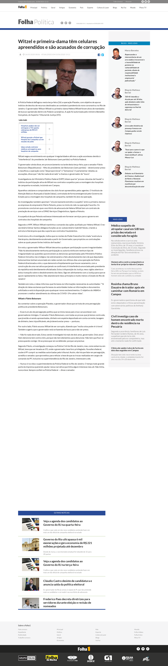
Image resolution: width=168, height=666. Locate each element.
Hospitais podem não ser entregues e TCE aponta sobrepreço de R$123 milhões (30, 129)
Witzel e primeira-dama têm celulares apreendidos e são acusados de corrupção (61, 44)
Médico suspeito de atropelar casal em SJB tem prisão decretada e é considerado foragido (127, 230)
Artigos (62, 8)
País (81, 8)
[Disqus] (61, 408)
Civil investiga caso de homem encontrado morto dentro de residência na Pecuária (127, 321)
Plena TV (142, 8)
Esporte (90, 8)
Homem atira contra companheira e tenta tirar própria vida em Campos (127, 263)
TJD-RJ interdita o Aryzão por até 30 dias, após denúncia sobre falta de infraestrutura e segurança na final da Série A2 (134, 103)
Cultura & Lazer (103, 8)
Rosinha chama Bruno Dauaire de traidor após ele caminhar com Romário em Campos (128, 289)
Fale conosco (118, 1)
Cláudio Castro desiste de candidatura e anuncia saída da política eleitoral (67, 582)
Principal (33, 8)
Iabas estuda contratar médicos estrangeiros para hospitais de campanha (31, 149)
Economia (72, 8)
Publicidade (22, 635)
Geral (53, 8)
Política (44, 8)
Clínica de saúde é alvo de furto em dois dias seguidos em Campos (127, 349)
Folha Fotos (138, 635)
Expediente (22, 632)
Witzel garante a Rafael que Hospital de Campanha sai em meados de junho (32, 139)
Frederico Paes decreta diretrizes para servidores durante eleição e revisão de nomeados (67, 602)
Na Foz (123, 8)
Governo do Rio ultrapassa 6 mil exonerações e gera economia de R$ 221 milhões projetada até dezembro (67, 543)
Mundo (132, 8)
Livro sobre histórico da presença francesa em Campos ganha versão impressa (134, 130)
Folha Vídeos (138, 632)
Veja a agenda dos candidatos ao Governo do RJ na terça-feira (63, 563)
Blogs (115, 8)
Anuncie (128, 1)
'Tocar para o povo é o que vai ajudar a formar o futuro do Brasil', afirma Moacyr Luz (134, 153)
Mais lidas (117, 219)
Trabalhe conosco (24, 637)
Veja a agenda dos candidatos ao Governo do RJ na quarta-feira (63, 522)
